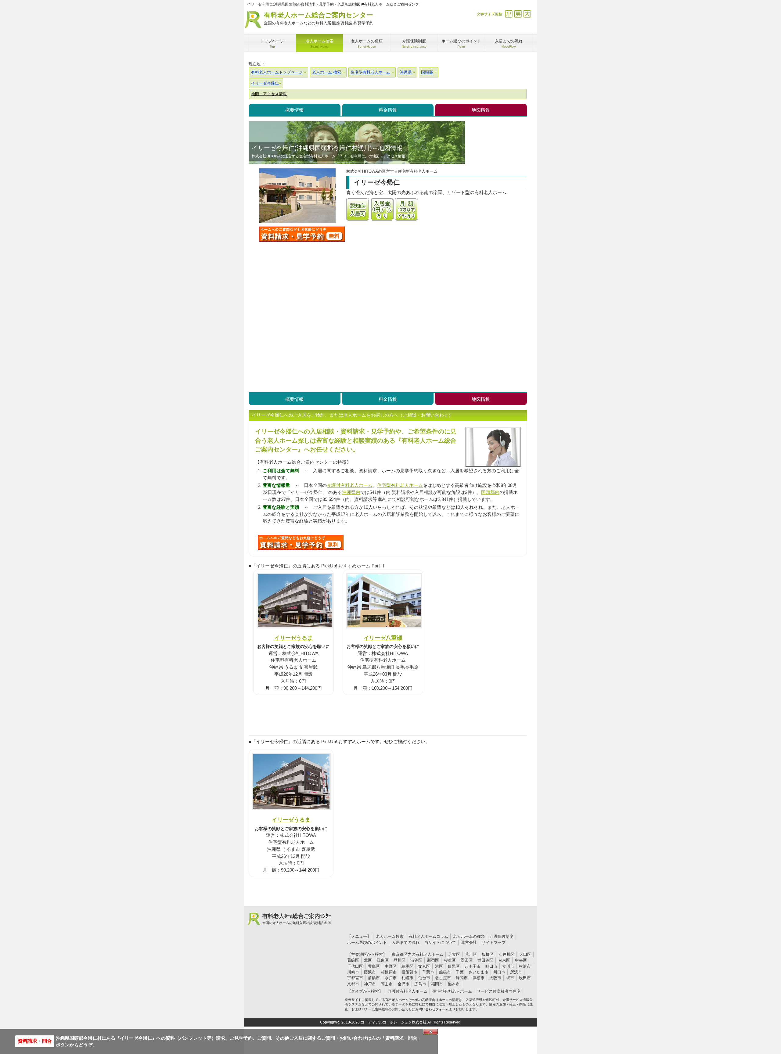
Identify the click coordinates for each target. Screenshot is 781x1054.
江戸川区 (506, 954)
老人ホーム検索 (390, 936)
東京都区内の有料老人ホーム (417, 954)
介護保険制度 (501, 936)
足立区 (454, 954)
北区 (368, 960)
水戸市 (391, 978)
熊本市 (454, 984)
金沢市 (403, 984)
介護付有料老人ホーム (350, 485)
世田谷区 (485, 960)
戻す (518, 14)
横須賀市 (409, 972)
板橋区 (488, 954)
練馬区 (407, 966)
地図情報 (481, 110)
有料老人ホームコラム (428, 936)
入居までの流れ (405, 942)
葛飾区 (353, 960)
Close (430, 1032)
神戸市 (370, 984)
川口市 (499, 972)
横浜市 (525, 966)
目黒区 (454, 966)
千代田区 (355, 966)
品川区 (399, 960)
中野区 (391, 966)
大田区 (525, 954)
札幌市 (407, 978)
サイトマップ (494, 942)
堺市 (510, 978)
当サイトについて (440, 942)
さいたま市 (478, 972)
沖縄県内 (351, 492)
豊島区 (374, 966)
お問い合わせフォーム (432, 1009)
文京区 (424, 966)
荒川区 (471, 954)
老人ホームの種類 (469, 936)
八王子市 (472, 966)
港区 (439, 966)
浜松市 (478, 978)
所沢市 (516, 972)
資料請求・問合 (35, 1041)
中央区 (521, 960)
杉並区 (450, 960)
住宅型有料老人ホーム (400, 485)
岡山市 (387, 984)
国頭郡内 (490, 492)
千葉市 (428, 972)
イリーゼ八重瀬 (383, 638)
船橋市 (445, 972)
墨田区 (467, 960)
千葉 (460, 972)
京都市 (353, 984)
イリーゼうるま (293, 638)
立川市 (508, 966)
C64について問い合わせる (301, 542)
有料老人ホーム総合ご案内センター (318, 18)
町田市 (491, 966)
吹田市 (525, 978)
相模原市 (389, 972)
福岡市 (437, 984)
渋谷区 (416, 960)
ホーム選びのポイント (367, 942)
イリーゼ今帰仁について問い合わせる (302, 234)
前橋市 (374, 978)
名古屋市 (443, 978)
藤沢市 (370, 972)
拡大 (527, 14)
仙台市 (424, 978)
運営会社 (469, 942)
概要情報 (294, 110)
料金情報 (388, 110)
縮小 (509, 14)
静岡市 (462, 978)
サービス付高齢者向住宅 (498, 991)
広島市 (420, 984)
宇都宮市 (355, 978)
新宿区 (433, 960)
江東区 (383, 960)
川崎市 (353, 972)
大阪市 (495, 978)
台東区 (504, 960)
